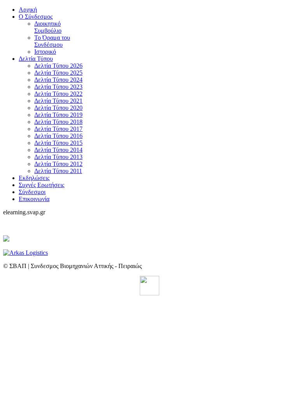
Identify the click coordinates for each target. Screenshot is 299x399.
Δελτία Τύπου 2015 (58, 142)
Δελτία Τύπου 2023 (58, 86)
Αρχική (28, 9)
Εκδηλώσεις (34, 178)
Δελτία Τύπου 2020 (58, 107)
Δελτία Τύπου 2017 (58, 128)
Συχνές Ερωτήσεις (41, 185)
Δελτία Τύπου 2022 (58, 93)
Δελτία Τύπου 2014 (58, 150)
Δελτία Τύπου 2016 (58, 135)
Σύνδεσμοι (32, 192)
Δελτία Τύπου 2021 (58, 100)
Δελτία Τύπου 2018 (58, 121)
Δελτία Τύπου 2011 (58, 171)
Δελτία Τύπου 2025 (58, 72)
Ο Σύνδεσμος (36, 16)
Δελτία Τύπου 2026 (58, 65)
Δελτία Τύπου (36, 58)
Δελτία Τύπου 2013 (58, 157)
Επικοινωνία (34, 199)
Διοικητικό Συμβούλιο (48, 27)
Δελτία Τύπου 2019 (58, 114)
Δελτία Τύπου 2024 (58, 79)
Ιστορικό (45, 51)
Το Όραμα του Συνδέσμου (52, 41)
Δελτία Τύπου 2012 (58, 164)
